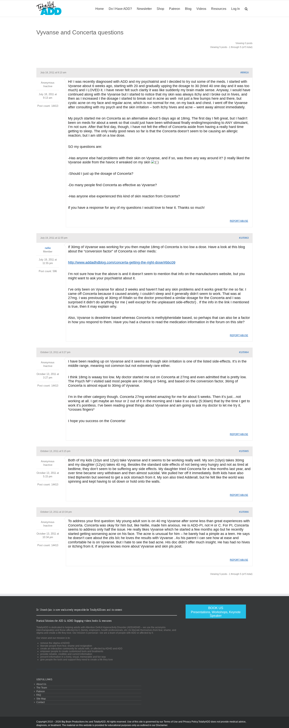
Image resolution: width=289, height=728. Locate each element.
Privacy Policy (190, 721)
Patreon (40, 691)
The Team (41, 687)
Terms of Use (171, 721)
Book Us (216, 611)
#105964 (244, 352)
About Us (41, 684)
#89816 (244, 72)
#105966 (244, 512)
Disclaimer (161, 725)
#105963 (244, 238)
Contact (40, 702)
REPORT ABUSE (239, 221)
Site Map (41, 698)
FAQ (38, 695)
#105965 (244, 451)
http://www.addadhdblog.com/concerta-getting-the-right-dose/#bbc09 (121, 262)
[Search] (246, 8)
